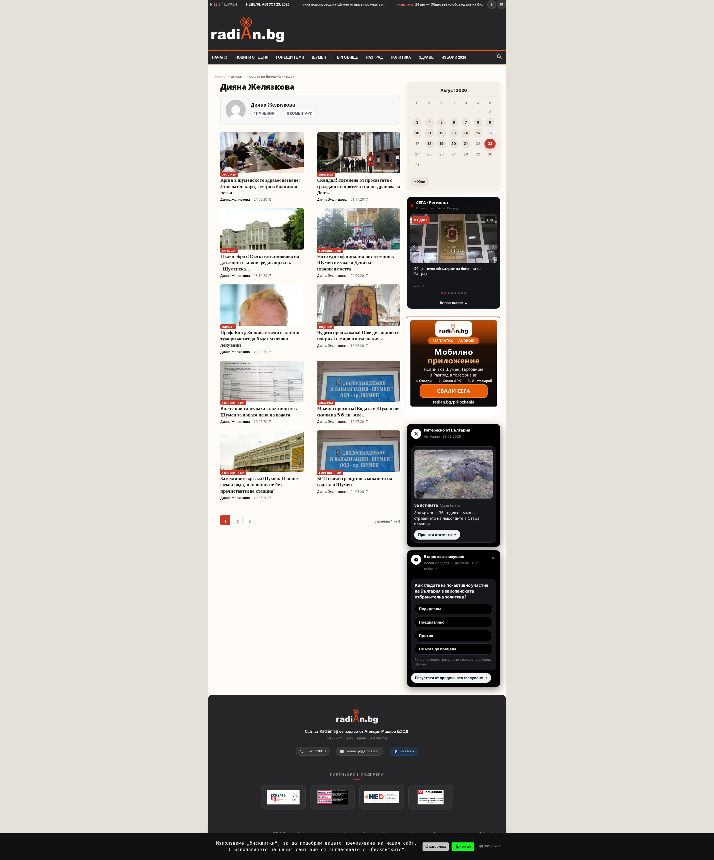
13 (454, 133)
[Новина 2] (445, 293)
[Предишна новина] (413, 246)
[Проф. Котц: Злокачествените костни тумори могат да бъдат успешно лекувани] (262, 304)
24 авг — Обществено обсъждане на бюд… (428, 4)
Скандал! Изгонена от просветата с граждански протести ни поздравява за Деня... (358, 186)
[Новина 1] (442, 293)
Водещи (229, 251)
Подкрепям (430, 609)
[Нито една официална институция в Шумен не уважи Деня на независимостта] (359, 228)
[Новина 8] (465, 293)
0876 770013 (316, 751)
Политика (401, 57)
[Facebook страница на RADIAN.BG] (491, 4)
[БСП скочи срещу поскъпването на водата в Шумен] (359, 450)
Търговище (346, 57)
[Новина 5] (455, 293)
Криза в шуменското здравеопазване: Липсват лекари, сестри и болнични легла (260, 186)
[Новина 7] (462, 293)
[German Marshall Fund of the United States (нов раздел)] (283, 797)
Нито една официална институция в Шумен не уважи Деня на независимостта (355, 262)
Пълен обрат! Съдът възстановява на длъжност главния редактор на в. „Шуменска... (259, 262)
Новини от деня (252, 57)
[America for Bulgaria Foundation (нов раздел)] (332, 797)
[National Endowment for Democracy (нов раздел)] (381, 797)
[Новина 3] (449, 293)
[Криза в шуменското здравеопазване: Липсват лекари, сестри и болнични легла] (262, 152)
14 (466, 133)
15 (478, 133)
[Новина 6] (459, 293)
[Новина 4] (452, 293)
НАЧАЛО (220, 57)
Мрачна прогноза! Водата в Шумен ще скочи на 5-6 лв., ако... (358, 411)
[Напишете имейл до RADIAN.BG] (501, 4)
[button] (499, 57)
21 (466, 144)
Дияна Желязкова (273, 104)
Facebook (407, 751)
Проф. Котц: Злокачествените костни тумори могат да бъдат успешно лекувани (260, 338)
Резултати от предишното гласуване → (451, 677)
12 (441, 133)
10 (417, 133)
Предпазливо (431, 622)
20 (453, 144)
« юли (419, 181)
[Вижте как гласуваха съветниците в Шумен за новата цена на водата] (262, 381)
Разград (374, 57)
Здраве (426, 57)
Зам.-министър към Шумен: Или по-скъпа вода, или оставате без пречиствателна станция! (259, 484)
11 (429, 133)
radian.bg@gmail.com (362, 751)
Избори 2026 (454, 57)
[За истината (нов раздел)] (430, 797)
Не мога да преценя (437, 649)
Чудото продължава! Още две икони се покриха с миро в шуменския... (358, 335)
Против (426, 635)
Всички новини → (453, 302)
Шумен (319, 57)
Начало (220, 76)
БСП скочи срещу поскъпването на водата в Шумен (354, 481)
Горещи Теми (290, 57)
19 (441, 144)
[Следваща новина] (493, 246)
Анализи (229, 174)
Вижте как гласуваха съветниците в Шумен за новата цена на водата (258, 411)
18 (429, 144)
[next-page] (250, 520)
